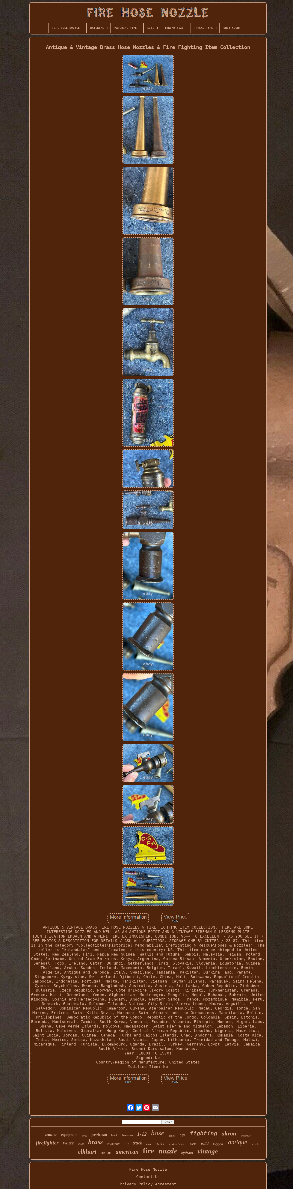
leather (51, 1134)
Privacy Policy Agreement (148, 1184)
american (127, 1152)
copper (218, 1143)
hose (157, 1133)
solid (205, 1143)
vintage (208, 1151)
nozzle (168, 1151)
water (68, 1143)
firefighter (47, 1143)
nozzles (255, 1144)
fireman (127, 1135)
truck (137, 1143)
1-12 (142, 1134)
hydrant (187, 1153)
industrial (177, 1144)
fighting (203, 1134)
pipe (183, 1135)
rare (81, 1144)
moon (106, 1152)
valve (160, 1143)
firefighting (246, 1136)
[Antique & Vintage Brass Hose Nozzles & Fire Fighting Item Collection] (148, 74)
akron (229, 1133)
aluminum (113, 1144)
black (114, 1135)
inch (148, 1144)
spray (84, 1135)
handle (172, 1135)
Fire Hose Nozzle (148, 1169)
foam (193, 1144)
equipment (69, 1134)
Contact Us (148, 1176)
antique (237, 1142)
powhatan (99, 1135)
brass (95, 1142)
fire (148, 1151)
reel (126, 1144)
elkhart (87, 1151)
